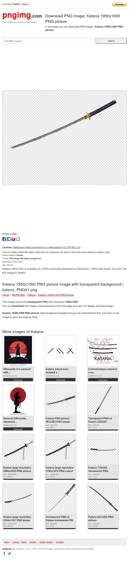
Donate (33, 542)
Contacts (60, 542)
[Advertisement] (64, 68)
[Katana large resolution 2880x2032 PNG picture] (18, 449)
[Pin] (13, 239)
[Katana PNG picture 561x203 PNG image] (60, 400)
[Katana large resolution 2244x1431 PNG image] (18, 499)
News (24, 542)
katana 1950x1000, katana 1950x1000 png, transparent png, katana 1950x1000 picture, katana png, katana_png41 (61, 252)
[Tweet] (18, 239)
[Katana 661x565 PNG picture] (103, 498)
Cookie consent (46, 542)
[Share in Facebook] (4, 239)
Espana (25, 3)
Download (18, 380)
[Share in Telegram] (9, 239)
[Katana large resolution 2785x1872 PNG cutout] (60, 449)
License (15, 542)
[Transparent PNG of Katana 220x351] (103, 400)
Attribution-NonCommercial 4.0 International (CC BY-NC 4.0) (47, 247)
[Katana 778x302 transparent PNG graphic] (103, 449)
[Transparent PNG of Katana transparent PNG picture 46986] (60, 499)
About (6, 542)
